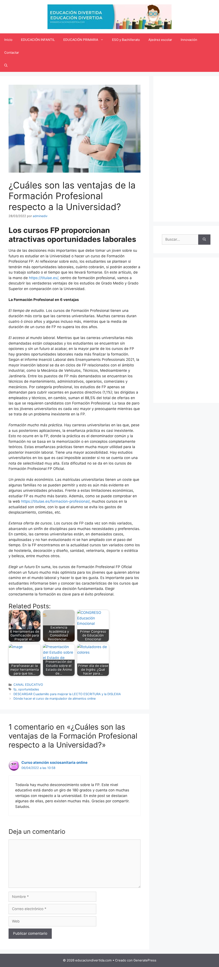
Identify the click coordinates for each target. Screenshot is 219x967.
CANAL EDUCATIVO (28, 684)
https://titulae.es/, (44, 278)
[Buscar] (204, 239)
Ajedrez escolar (160, 40)
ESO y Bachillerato (126, 40)
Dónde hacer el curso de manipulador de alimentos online (54, 698)
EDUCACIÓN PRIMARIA (80, 40)
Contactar (11, 52)
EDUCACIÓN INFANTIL (38, 40)
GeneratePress (144, 960)
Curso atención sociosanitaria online (54, 762)
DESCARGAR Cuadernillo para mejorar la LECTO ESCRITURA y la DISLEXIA (67, 694)
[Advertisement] (186, 149)
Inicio (8, 40)
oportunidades (28, 689)
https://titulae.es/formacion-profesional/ (55, 501)
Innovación (189, 40)
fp (14, 689)
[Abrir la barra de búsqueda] (6, 65)
